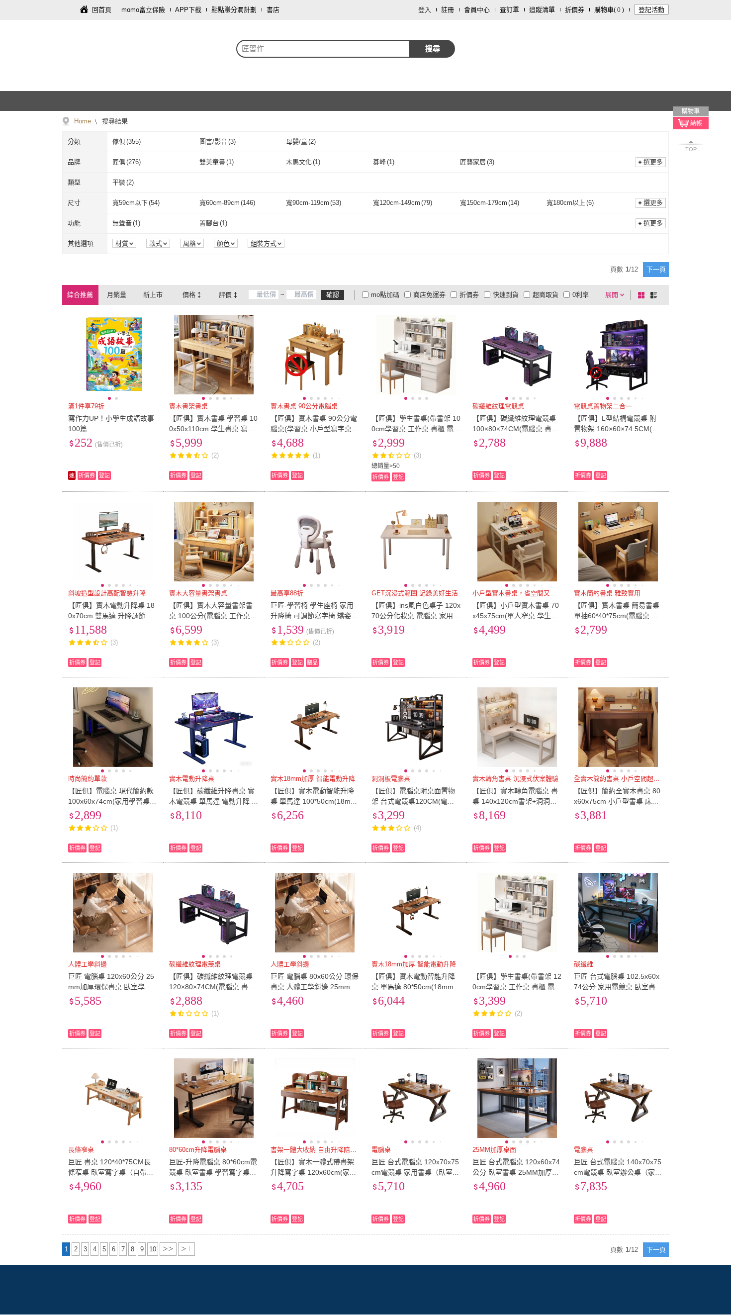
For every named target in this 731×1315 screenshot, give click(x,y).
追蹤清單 (542, 9)
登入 (424, 9)
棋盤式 (643, 295)
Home (82, 121)
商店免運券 (429, 294)
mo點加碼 (385, 294)
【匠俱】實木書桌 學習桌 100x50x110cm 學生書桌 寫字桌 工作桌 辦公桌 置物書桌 (213, 428)
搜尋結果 (114, 121)
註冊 (447, 9)
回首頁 (101, 9)
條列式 (655, 295)
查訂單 (509, 9)
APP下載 (188, 9)
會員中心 (477, 9)
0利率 (580, 294)
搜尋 (432, 48)
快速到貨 (506, 294)
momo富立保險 (143, 9)
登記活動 (651, 9)
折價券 (574, 9)
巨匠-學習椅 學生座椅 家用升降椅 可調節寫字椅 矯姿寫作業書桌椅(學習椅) (314, 615)
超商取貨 (545, 294)
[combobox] (323, 48)
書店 (273, 9)
